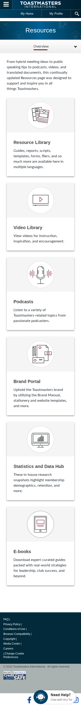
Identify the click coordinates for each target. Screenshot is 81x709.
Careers (8, 648)
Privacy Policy (11, 624)
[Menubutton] (6, 4)
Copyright (9, 639)
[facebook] (29, 700)
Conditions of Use (14, 629)
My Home (27, 13)
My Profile (56, 13)
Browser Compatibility (16, 634)
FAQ (6, 619)
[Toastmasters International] (40, 4)
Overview (41, 46)
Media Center (11, 643)
